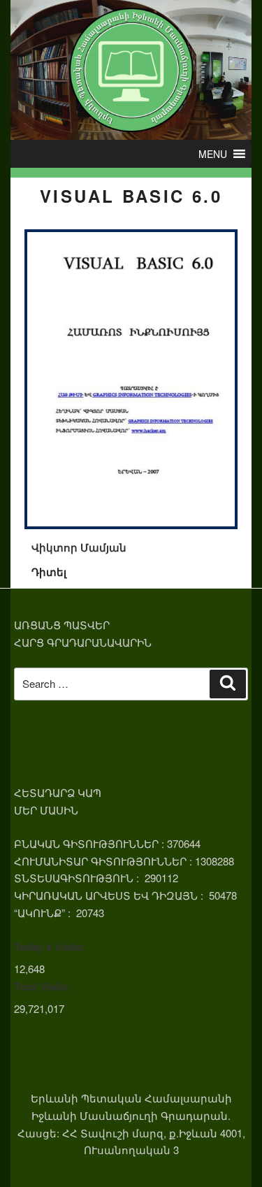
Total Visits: (42, 986)
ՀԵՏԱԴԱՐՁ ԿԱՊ (57, 792)
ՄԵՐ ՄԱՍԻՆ (46, 810)
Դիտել (48, 572)
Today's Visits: (49, 946)
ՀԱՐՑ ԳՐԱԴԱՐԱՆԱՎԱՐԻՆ (83, 642)
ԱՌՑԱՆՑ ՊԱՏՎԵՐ (62, 624)
